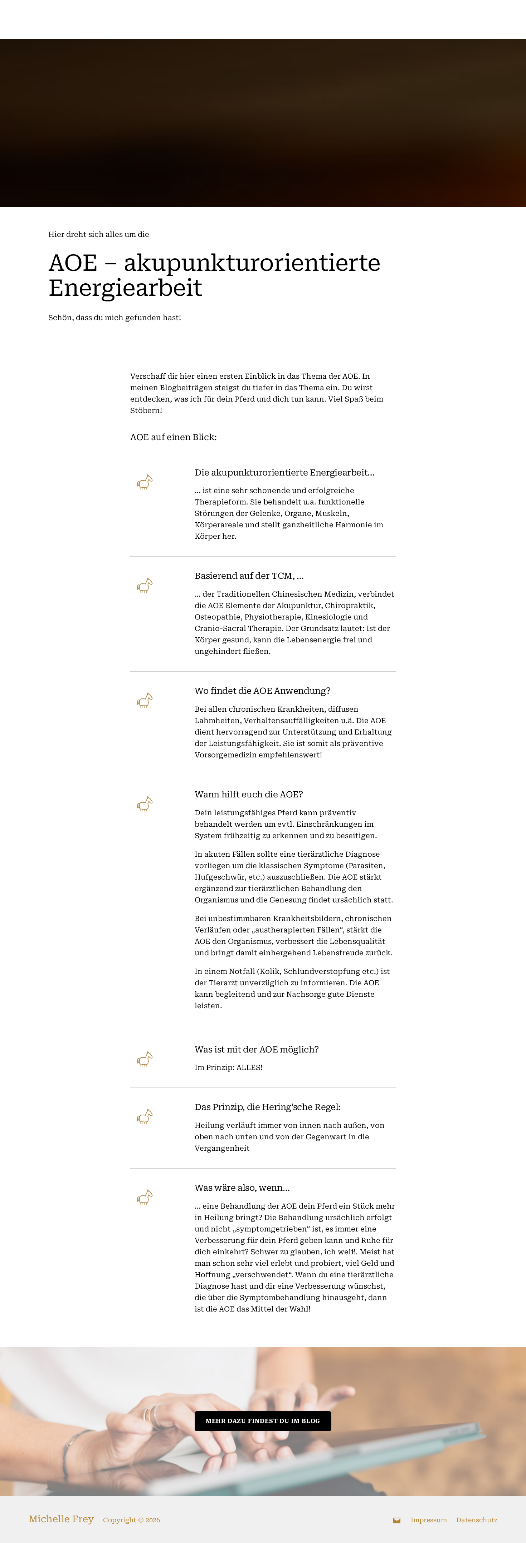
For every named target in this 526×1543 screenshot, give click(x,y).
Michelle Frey (61, 1519)
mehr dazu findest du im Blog (263, 1421)
